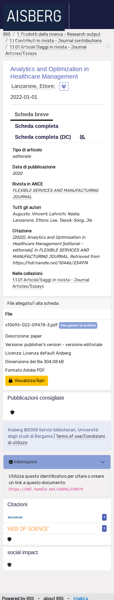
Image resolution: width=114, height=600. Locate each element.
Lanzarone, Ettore (32, 86)
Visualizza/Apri (28, 380)
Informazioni (25, 462)
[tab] (83, 137)
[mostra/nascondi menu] (108, 46)
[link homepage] (36, 17)
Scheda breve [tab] (32, 114)
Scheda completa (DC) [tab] (43, 137)
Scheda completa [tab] (36, 126)
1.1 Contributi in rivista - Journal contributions (56, 40)
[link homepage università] (22, 46)
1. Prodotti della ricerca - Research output (58, 34)
